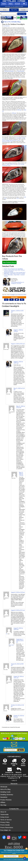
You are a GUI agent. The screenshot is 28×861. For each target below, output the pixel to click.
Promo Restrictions (6, 827)
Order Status (23, 764)
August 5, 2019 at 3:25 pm (18, 592)
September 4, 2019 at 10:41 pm (20, 641)
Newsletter (3, 797)
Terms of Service (6, 820)
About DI (3, 812)
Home (4, 4)
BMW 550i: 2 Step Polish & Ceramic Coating (14, 273)
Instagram (13, 283)
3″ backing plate (20, 71)
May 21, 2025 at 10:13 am (20, 407)
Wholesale (3, 787)
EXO (5, 198)
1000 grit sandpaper (9, 71)
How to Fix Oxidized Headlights (13, 24)
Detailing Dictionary (6, 794)
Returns (18, 772)
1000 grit (19, 109)
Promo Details (5, 825)
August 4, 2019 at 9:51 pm (18, 343)
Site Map (3, 805)
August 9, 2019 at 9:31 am (18, 610)
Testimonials (4, 814)
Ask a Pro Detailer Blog (12, 22)
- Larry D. (14, 780)
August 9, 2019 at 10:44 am (18, 628)
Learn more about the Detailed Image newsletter (14, 859)
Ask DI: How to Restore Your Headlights (13, 268)
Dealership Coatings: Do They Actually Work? (14, 272)
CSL (25, 197)
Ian (6, 335)
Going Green (4, 817)
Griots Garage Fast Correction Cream (11, 140)
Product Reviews (5, 800)
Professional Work (22, 294)
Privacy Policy (5, 822)
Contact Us (9, 772)
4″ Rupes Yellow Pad (10, 164)
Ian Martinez (7, 25)
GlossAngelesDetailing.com (17, 282)
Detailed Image (14, 1)
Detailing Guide (5, 792)
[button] (24, 858)
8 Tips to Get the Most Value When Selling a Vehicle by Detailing (14, 270)
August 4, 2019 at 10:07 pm (18, 362)
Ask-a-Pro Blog (5, 789)
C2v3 (17, 198)
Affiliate (2, 802)
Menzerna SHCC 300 (7, 141)
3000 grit (14, 113)
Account (17, 4)
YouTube (19, 283)
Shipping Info (14, 764)
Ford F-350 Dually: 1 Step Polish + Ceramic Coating (14, 275)
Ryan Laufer (11, 645)
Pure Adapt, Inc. (5, 830)
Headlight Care (13, 294)
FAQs (4, 764)
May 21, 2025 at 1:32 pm (21, 474)
